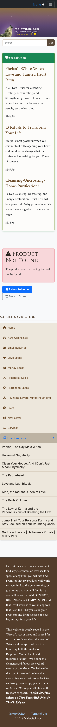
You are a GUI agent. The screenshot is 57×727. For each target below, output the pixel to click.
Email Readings (16, 347)
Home (11, 327)
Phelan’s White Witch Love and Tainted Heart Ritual (25, 74)
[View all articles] (52, 438)
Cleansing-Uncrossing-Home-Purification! (25, 183)
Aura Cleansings (17, 337)
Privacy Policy (17, 714)
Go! (51, 42)
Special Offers (17, 58)
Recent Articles (16, 438)
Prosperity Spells (17, 377)
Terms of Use (39, 714)
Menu (37, 4)
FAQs (10, 407)
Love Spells (14, 357)
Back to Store (17, 296)
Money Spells (15, 367)
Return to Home (18, 289)
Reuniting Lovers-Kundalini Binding (29, 397)
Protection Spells (18, 387)
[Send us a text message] (35, 34)
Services (12, 427)
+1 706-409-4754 (21, 34)
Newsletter (14, 417)
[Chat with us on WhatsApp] (31, 34)
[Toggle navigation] (51, 4)
